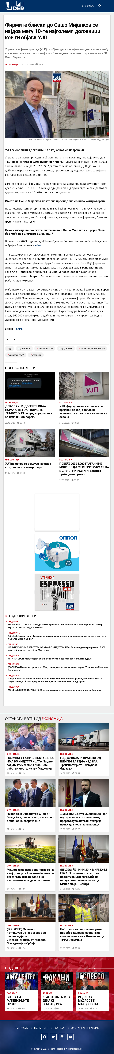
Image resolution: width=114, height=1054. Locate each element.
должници (25, 348)
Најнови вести (23, 615)
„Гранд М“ (36, 355)
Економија (11, 64)
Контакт (60, 1028)
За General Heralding (85, 1028)
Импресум (21, 1028)
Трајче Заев (66, 348)
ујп (10, 348)
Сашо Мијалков (46, 348)
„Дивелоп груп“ (16, 355)
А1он (38, 245)
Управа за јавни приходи (93, 348)
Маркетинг (41, 1028)
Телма (18, 328)
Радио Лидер (15, 6)
